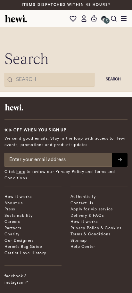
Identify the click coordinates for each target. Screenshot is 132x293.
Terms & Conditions (90, 234)
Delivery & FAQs (87, 216)
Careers (12, 222)
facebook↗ (15, 276)
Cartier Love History (25, 253)
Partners (12, 228)
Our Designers (19, 241)
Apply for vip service (91, 209)
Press (9, 209)
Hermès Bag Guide (23, 247)
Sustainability (18, 216)
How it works (18, 197)
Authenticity (83, 197)
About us (13, 203)
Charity (12, 234)
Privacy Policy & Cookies (95, 228)
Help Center (82, 247)
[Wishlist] (74, 18)
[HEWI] (16, 18)
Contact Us (81, 203)
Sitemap (78, 241)
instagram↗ (16, 283)
